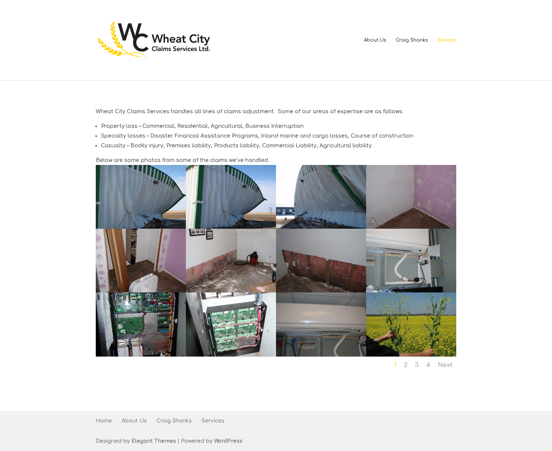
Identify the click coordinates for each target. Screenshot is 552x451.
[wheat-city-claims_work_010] (231, 355)
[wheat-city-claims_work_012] (411, 355)
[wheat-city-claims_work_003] (321, 227)
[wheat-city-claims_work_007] (321, 291)
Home (104, 421)
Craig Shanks (412, 40)
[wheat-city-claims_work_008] (411, 291)
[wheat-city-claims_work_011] (321, 355)
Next (445, 365)
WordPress (228, 441)
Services (446, 40)
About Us (375, 40)
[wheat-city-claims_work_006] (231, 291)
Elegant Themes (153, 441)
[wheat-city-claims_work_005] (141, 291)
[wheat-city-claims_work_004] (411, 227)
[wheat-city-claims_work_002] (231, 227)
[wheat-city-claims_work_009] (141, 355)
